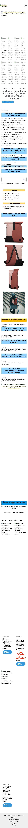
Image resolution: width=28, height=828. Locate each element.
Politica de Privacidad (14, 819)
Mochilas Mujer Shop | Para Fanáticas (14, 512)
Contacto (14, 823)
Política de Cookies (14, 821)
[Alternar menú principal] (26, 5)
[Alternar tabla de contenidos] (23, 179)
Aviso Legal (14, 817)
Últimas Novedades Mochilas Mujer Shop (14, 503)
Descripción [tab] (4, 110)
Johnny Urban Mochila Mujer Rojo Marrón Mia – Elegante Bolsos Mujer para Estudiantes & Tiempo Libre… (20, 645)
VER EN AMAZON (7, 102)
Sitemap (14, 825)
